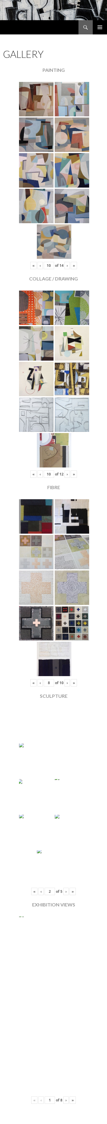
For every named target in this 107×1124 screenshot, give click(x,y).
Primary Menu (100, 27)
